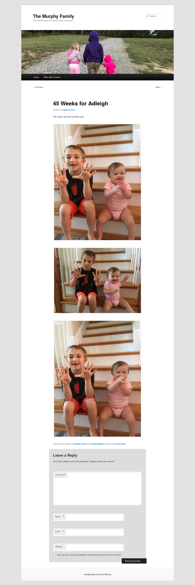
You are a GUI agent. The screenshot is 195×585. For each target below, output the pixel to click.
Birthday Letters (80, 443)
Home (36, 77)
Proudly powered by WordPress (97, 574)
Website (58, 546)
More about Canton (52, 77)
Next (159, 87)
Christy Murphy (97, 443)
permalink (121, 443)
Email (59, 531)
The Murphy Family (53, 16)
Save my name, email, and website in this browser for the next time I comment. (89, 554)
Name (59, 516)
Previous (38, 87)
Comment (60, 474)
